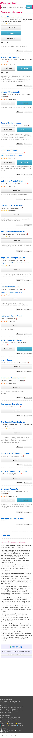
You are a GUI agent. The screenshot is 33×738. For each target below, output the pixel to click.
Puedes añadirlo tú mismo (16, 655)
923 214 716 (17, 460)
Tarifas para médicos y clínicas (9, 703)
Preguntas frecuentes (6, 712)
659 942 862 (9, 68)
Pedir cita (11, 33)
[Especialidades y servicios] (16, 735)
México (4, 725)
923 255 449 (9, 129)
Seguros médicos (16, 707)
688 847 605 (17, 367)
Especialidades (4, 707)
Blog (3, 730)
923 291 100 (9, 162)
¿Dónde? (16, 7)
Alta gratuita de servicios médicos (10, 701)
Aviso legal (3, 719)
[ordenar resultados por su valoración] (2, 735)
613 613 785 (9, 349)
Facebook (10, 730)
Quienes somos (4, 717)
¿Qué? (3, 7)
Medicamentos (16, 711)
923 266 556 (17, 214)
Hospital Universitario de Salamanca (11, 155)
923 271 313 (9, 103)
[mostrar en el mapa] (25, 21)
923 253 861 (17, 478)
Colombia (11, 723)
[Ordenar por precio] (7, 735)
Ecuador (20, 723)
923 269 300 (17, 190)
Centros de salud (5, 711)
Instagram (5, 732)
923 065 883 (17, 411)
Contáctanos (15, 717)
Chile (3, 723)
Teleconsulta (11, 38)
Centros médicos (5, 709)
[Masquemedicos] (8, 2)
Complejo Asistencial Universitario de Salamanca (15, 263)
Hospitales (15, 709)
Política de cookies (13, 719)
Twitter (19, 730)
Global (21, 725)
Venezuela (13, 725)
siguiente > (7, 535)
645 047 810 (12, 27)
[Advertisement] (16, 675)
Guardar (20, 50)
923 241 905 (17, 240)
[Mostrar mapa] (11, 735)
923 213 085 (17, 387)
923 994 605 (9, 500)
